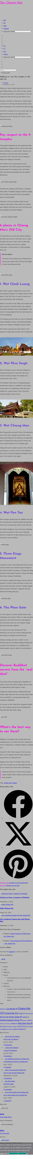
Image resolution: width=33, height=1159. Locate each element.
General (6, 83)
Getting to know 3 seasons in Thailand (14, 897)
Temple (14, 783)
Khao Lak (2, 1023)
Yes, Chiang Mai (11, 2)
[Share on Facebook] (18, 818)
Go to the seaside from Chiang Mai (15, 1095)
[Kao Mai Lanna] (9, 1081)
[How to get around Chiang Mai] (15, 1070)
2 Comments (8, 1078)
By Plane (3, 1009)
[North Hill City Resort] (12, 1036)
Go (4, 48)
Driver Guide (15, 1017)
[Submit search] (17, 70)
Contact (6, 54)
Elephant (25, 1017)
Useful (16, 1029)
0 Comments (8, 1045)
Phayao (25, 1026)
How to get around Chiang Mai (14, 1073)
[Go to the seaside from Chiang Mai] (16, 1092)
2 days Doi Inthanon (10, 1050)
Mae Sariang (4, 1026)
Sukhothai (4, 1029)
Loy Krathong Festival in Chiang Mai (16, 1062)
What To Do (7, 986)
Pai (20, 1026)
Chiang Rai (11, 1013)
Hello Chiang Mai (6, 908)
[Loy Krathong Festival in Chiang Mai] (16, 1059)
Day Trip (4, 1017)
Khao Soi (7, 1023)
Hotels (5, 969)
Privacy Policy (22, 1153)
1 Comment (7, 1067)
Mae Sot (10, 1026)
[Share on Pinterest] (18, 878)
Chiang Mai (7, 783)
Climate (22, 1013)
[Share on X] (18, 848)
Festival (24, 1020)
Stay (5, 51)
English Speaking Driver (11, 1020)
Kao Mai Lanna (8, 1084)
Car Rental (12, 1008)
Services (6, 975)
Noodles (15, 1026)
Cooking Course (29, 1013)
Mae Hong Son (25, 1023)
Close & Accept (13, 1153)
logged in (12, 952)
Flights (29, 1020)
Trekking (19, 994)
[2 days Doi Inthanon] (11, 1048)
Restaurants (7, 972)
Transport (6, 983)
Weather (22, 1029)
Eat (4, 46)
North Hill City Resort (11, 1039)
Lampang (14, 1023)
